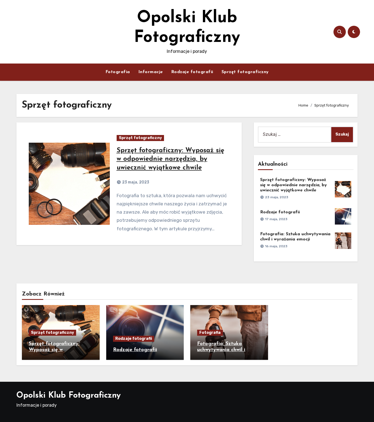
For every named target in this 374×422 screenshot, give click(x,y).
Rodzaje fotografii (192, 72)
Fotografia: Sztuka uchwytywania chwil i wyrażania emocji (221, 349)
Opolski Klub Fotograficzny (68, 395)
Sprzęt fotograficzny (245, 72)
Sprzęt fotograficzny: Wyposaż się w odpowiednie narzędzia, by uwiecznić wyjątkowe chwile (170, 159)
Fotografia (117, 72)
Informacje (150, 72)
